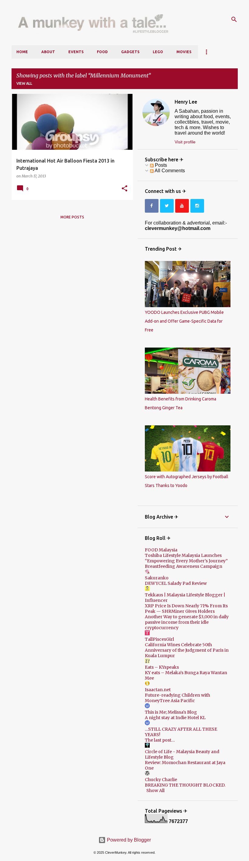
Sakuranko (157, 578)
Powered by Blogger (128, 839)
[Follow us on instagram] (197, 206)
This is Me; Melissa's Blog (171, 712)
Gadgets (130, 52)
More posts (72, 217)
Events (76, 52)
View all (24, 83)
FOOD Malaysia (161, 550)
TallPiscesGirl (159, 639)
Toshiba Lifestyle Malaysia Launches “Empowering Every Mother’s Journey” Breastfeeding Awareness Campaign (186, 561)
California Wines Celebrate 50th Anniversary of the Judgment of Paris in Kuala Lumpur (187, 650)
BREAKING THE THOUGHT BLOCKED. (185, 785)
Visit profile (185, 141)
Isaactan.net (158, 689)
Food (102, 52)
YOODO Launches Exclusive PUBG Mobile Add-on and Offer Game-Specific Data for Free (184, 321)
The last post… (160, 740)
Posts (160, 165)
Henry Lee (186, 102)
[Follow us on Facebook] (152, 206)
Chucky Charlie (161, 779)
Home (22, 52)
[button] (124, 189)
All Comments (169, 170)
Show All (155, 790)
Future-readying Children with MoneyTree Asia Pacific (177, 697)
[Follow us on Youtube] (182, 206)
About (48, 52)
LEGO (158, 52)
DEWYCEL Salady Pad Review (176, 583)
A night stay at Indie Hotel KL (175, 717)
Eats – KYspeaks (162, 667)
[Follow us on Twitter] (167, 206)
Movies (183, 52)
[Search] (234, 19)
